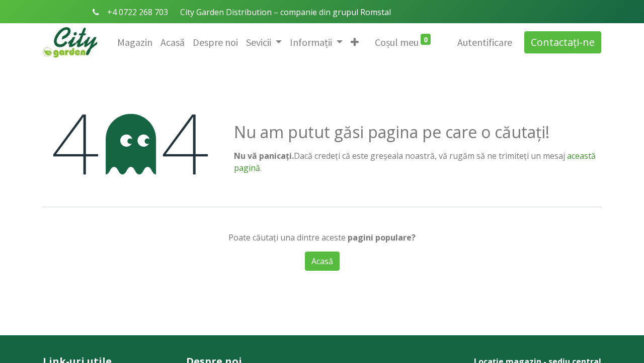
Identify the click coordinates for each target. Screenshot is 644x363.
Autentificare (484, 42)
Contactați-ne (563, 42)
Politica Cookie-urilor (287, 251)
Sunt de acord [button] (371, 251)
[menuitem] (134, 42)
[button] (355, 42)
